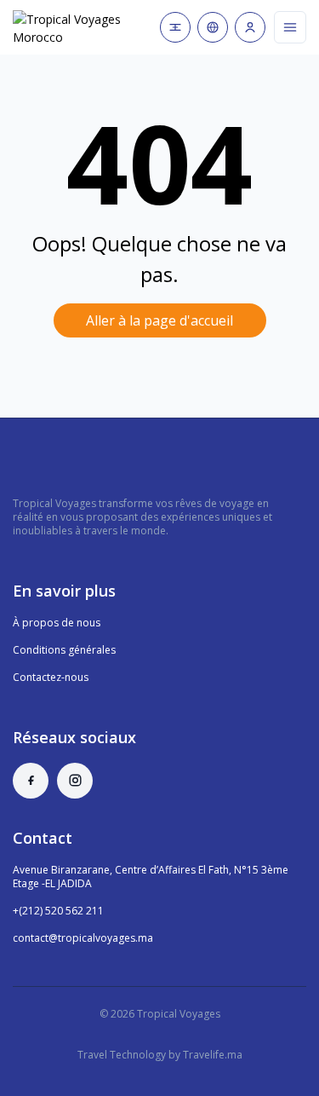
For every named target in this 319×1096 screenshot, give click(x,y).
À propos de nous (56, 622)
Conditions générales (64, 650)
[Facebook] (30, 781)
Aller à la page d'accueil (159, 320)
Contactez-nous (50, 677)
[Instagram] (75, 781)
